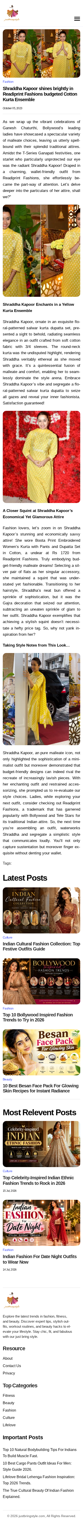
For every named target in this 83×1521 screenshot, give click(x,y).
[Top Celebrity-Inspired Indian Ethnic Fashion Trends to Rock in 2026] (41, 1144)
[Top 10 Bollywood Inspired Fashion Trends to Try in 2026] (41, 981)
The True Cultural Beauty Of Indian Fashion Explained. (38, 1494)
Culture (7, 937)
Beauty (7, 1079)
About (7, 1358)
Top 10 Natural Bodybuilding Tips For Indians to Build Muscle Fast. (40, 1453)
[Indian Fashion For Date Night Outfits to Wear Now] (41, 1223)
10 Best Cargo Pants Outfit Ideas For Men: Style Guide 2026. (37, 1466)
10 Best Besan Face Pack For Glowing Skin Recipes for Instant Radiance (40, 1088)
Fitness (9, 1395)
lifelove (9, 1425)
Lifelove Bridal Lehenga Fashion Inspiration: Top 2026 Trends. (39, 1480)
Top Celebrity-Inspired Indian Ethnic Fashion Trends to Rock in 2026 (38, 1180)
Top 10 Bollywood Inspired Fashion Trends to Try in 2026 (38, 1017)
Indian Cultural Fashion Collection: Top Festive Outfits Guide (41, 946)
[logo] (16, 1300)
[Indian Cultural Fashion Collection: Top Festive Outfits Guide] (41, 910)
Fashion (8, 81)
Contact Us (12, 1366)
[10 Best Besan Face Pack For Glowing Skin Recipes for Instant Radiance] (41, 1052)
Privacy (9, 1373)
